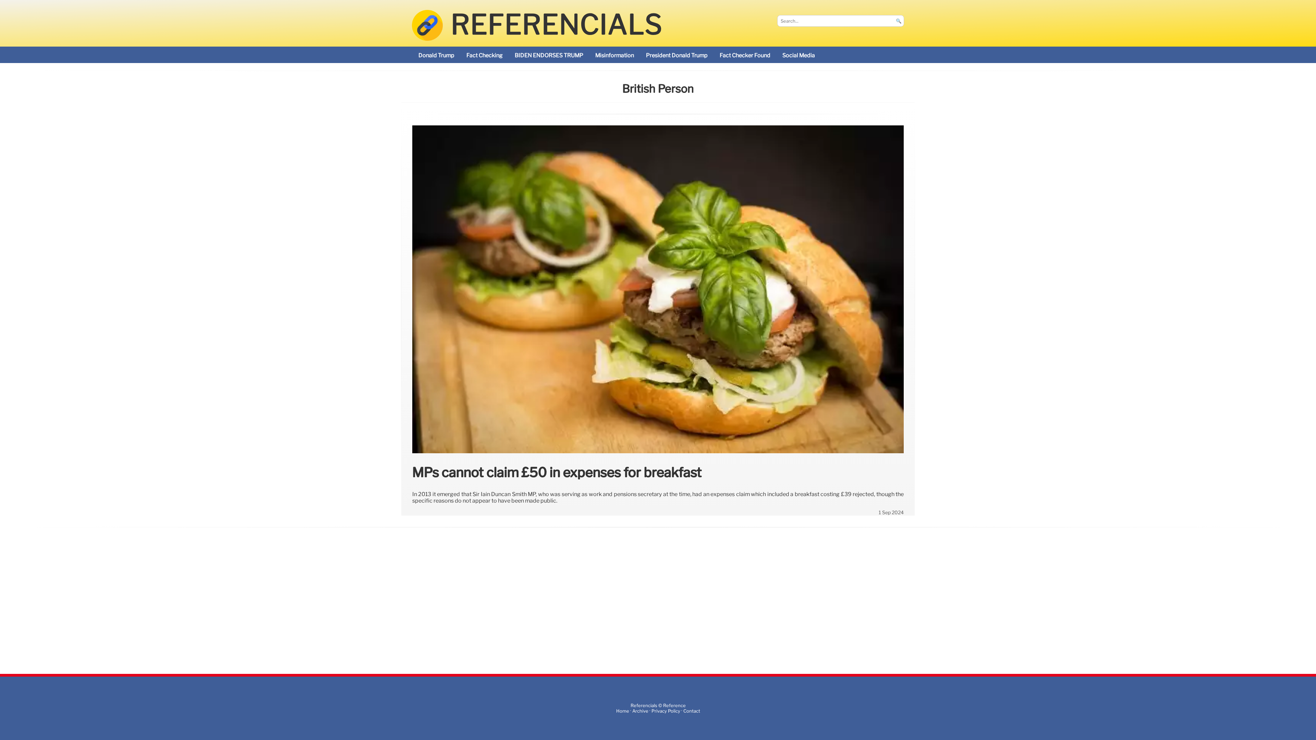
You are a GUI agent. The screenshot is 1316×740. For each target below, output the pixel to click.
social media (798, 55)
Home (622, 711)
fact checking (484, 55)
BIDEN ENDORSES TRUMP (549, 55)
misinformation (614, 55)
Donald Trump (436, 55)
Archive (640, 711)
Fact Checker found (745, 55)
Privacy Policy (665, 711)
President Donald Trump (677, 55)
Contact (691, 711)
